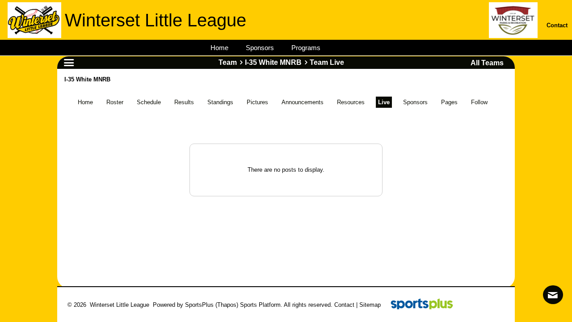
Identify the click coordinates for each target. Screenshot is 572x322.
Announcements (303, 102)
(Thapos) (226, 304)
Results (184, 102)
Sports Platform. (261, 304)
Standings (220, 102)
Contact (344, 304)
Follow (479, 102)
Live (384, 102)
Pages (449, 102)
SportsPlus (199, 304)
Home (85, 102)
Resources (351, 102)
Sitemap (370, 304)
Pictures (257, 102)
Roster (114, 102)
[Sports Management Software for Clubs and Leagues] (418, 304)
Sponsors (415, 102)
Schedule (149, 102)
